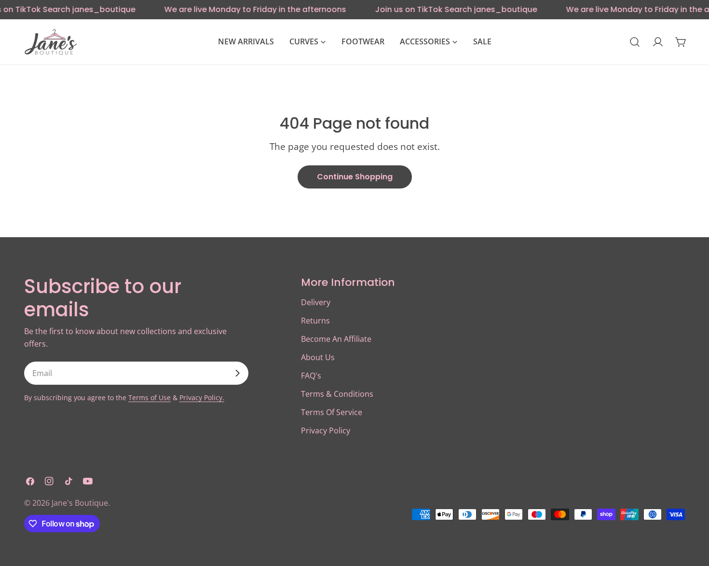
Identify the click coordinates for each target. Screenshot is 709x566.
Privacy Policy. (201, 397)
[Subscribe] (237, 373)
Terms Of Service (331, 412)
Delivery (315, 302)
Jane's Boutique (80, 503)
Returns (315, 320)
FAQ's (311, 375)
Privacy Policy (325, 430)
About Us (318, 357)
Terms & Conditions (337, 394)
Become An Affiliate (336, 339)
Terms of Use (149, 397)
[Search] (634, 42)
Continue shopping (355, 176)
